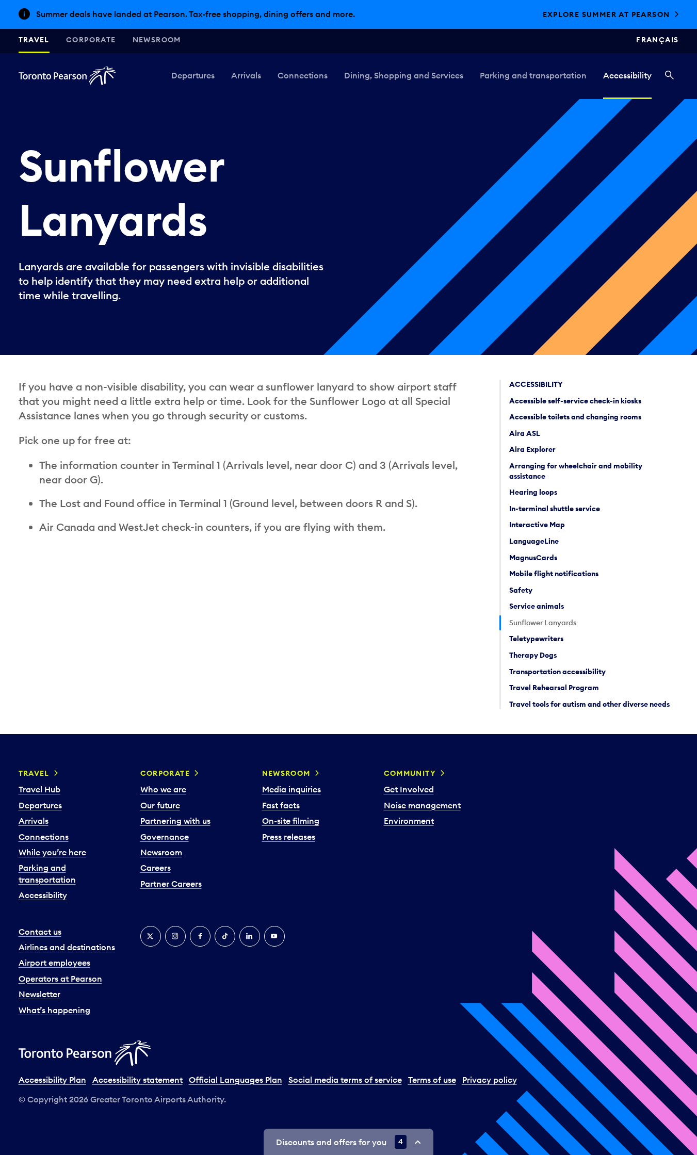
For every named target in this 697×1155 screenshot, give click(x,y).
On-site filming (290, 821)
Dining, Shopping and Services (403, 75)
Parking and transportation (533, 75)
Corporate (91, 39)
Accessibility (627, 75)
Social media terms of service (345, 1080)
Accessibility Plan (52, 1080)
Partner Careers (171, 884)
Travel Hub (39, 789)
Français (657, 39)
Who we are (163, 789)
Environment (409, 821)
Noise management (422, 805)
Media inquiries (291, 789)
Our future (160, 805)
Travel (34, 39)
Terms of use (432, 1080)
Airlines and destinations (67, 947)
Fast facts (281, 805)
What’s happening (54, 1010)
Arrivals (246, 75)
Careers (155, 868)
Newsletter (39, 994)
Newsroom (157, 39)
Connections (303, 75)
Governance (164, 837)
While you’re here (52, 852)
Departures (193, 75)
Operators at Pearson (60, 978)
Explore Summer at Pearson (606, 14)
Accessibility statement (137, 1080)
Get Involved (409, 789)
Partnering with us (175, 821)
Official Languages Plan (235, 1080)
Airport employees (54, 962)
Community (410, 773)
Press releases (288, 837)
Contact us (40, 931)
